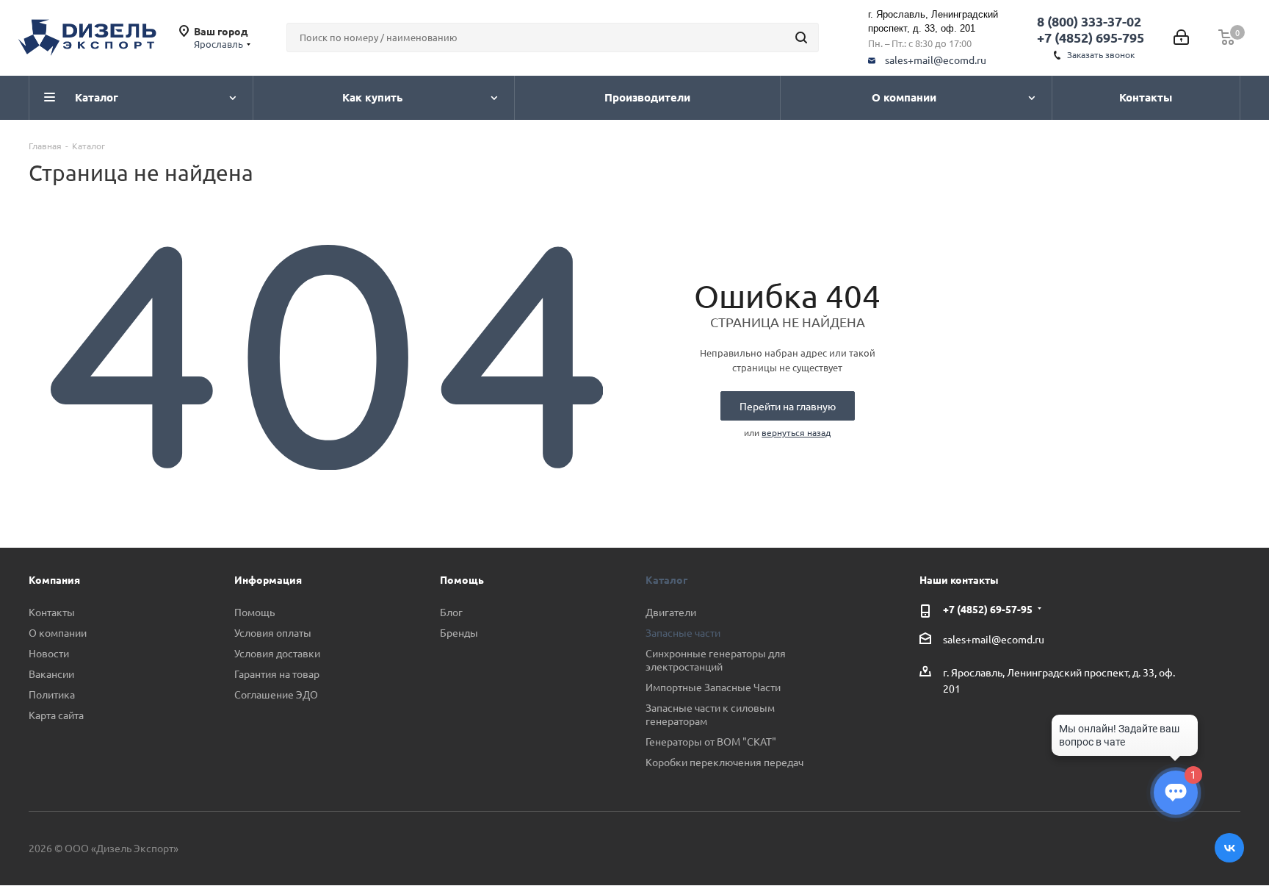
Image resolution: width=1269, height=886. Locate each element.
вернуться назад (796, 432)
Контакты (52, 611)
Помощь (254, 611)
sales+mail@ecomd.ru (935, 59)
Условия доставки (277, 653)
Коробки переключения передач (724, 761)
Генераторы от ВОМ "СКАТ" (711, 741)
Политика (52, 694)
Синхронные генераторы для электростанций (716, 659)
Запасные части (683, 632)
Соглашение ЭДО (276, 694)
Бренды (459, 632)
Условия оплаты (272, 632)
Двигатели (671, 611)
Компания (54, 579)
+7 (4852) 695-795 (1090, 37)
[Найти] (801, 37)
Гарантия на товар (276, 673)
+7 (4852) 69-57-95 (988, 608)
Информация (268, 579)
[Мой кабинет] (1181, 37)
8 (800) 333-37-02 (1089, 20)
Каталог (666, 579)
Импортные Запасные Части (713, 686)
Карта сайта (56, 714)
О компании (58, 632)
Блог (451, 611)
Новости (49, 653)
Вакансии (51, 673)
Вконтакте (1229, 847)
